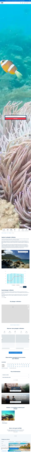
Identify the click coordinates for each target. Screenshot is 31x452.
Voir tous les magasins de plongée (15, 352)
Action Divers (17, 430)
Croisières (9, 332)
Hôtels (4, 332)
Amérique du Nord (18, 441)
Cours (21, 332)
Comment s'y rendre (5, 374)
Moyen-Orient (4, 445)
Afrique (3, 441)
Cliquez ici (23, 450)
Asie (2, 443)
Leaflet (28, 322)
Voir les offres (22, 0)
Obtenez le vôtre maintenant (15, 390)
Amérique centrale (11, 441)
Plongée (26, 332)
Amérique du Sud (24, 441)
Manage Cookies (4, 450)
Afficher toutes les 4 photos (22, 251)
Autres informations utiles (6, 377)
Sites (15, 332)
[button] (28, 306)
